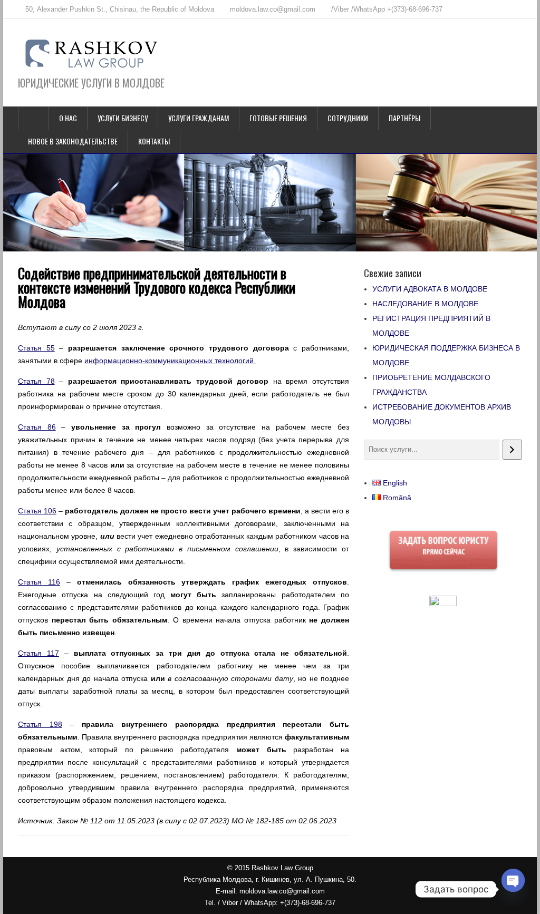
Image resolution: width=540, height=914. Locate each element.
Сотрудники (347, 117)
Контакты (154, 141)
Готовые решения (278, 117)
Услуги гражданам (198, 117)
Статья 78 (36, 381)
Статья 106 (37, 511)
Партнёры (404, 117)
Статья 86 (37, 427)
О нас (68, 117)
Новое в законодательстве (73, 141)
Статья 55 (36, 348)
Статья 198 (40, 724)
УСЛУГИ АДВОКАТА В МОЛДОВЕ (429, 289)
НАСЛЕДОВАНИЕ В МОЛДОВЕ (425, 303)
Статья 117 (38, 653)
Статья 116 (39, 582)
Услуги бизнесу (123, 117)
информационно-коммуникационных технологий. (170, 360)
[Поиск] (512, 450)
